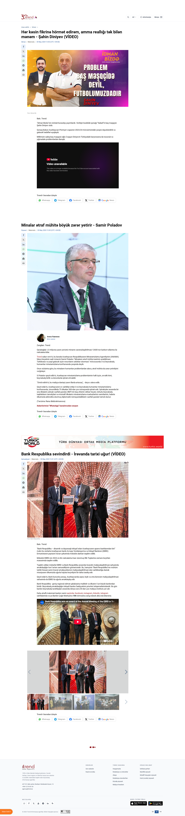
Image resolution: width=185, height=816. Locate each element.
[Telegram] (43, 803)
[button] (23, 47)
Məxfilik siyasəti (145, 772)
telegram (104, 593)
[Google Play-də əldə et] (155, 803)
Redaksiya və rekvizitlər (120, 772)
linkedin (96, 593)
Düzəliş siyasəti (118, 781)
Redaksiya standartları (120, 778)
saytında (70, 593)
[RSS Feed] (52, 803)
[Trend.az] (29, 17)
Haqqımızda (117, 769)
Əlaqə (115, 775)
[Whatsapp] (24, 803)
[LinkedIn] (48, 803)
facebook (79, 593)
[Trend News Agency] (28, 767)
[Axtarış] (128, 17)
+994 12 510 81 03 (27, 786)
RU (161, 811)
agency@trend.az (27, 789)
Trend (39, 357)
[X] (34, 803)
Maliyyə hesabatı (118, 784)
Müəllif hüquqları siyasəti (148, 775)
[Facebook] (29, 803)
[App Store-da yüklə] (138, 803)
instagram (88, 593)
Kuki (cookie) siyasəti (147, 778)
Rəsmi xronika (90, 772)
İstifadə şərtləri (145, 769)
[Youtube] (38, 803)
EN (153, 811)
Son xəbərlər (90, 769)
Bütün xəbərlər (51, 339)
